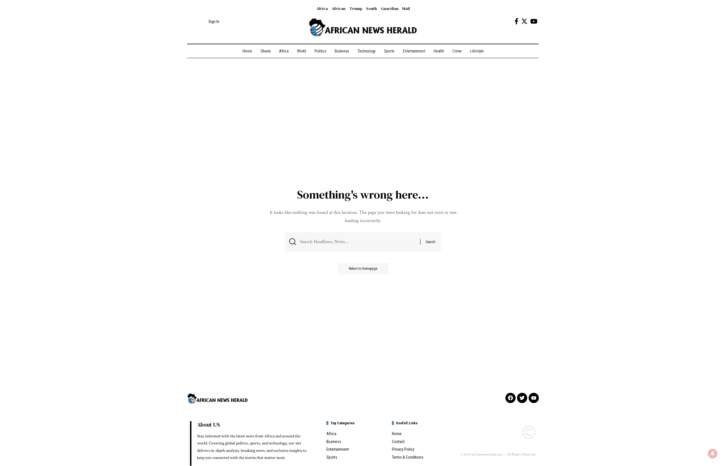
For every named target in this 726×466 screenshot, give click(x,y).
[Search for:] (358, 242)
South (371, 8)
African (338, 8)
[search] (191, 21)
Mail (406, 8)
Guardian (389, 8)
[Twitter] (524, 21)
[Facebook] (516, 21)
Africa (322, 8)
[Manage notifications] (712, 453)
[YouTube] (534, 21)
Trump (355, 8)
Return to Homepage (363, 269)
